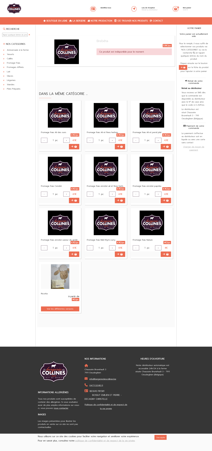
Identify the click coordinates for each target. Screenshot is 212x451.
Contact (157, 20)
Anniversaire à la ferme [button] (17, 50)
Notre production (101, 20)
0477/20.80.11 (96, 385)
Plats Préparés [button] (13, 88)
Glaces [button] (9, 75)
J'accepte (160, 437)
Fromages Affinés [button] (15, 67)
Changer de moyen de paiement (193, 148)
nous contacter (61, 408)
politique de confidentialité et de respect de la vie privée (105, 440)
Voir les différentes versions (60, 308)
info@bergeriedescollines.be (102, 379)
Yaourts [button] (10, 54)
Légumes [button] (10, 80)
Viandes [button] (10, 84)
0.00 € (187, 9)
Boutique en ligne (56, 20)
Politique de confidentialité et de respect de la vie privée (106, 406)
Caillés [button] (9, 58)
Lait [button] (8, 71)
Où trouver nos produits (132, 20)
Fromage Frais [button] (13, 62)
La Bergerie (79, 20)
